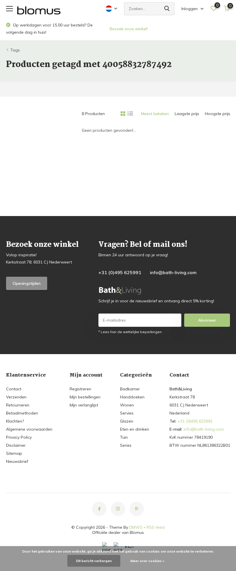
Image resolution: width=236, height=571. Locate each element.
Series (126, 445)
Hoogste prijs (217, 113)
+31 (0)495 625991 (119, 272)
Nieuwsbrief (17, 461)
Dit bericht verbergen (94, 561)
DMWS (135, 527)
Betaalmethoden (22, 413)
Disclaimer (16, 445)
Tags (15, 50)
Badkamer (130, 389)
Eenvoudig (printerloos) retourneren (152, 28)
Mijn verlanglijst (84, 405)
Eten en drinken (134, 429)
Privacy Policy (19, 437)
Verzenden (16, 397)
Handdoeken (132, 397)
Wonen (127, 405)
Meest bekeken (155, 113)
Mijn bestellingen (85, 397)
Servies (127, 413)
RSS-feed (155, 527)
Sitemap (14, 453)
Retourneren (17, 405)
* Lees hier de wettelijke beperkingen (130, 332)
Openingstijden (27, 283)
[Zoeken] (167, 8)
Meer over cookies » (147, 561)
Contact (13, 389)
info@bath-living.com (173, 272)
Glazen (126, 421)
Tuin (124, 437)
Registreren (80, 389)
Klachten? (15, 421)
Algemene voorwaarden (29, 429)
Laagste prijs (187, 113)
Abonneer (207, 320)
